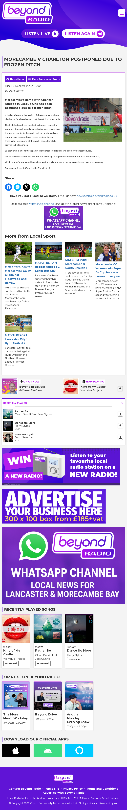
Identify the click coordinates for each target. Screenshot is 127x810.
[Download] (120, 388)
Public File (51, 788)
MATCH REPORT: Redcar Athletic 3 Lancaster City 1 (47, 266)
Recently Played (15, 403)
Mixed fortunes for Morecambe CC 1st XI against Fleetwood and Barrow (18, 274)
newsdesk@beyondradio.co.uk (97, 196)
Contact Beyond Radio (25, 788)
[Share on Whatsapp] (35, 187)
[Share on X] (26, 187)
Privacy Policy (73, 788)
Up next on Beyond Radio (32, 677)
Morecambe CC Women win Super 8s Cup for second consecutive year (108, 270)
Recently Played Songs (29, 609)
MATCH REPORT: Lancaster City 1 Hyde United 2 (16, 339)
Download (11, 663)
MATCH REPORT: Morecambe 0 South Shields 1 (76, 264)
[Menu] (121, 13)
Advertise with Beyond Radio (64, 792)
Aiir (116, 803)
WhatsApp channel (42, 203)
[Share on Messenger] (17, 187)
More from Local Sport (46, 79)
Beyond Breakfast (32, 386)
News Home (17, 79)
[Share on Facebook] (8, 187)
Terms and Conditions (102, 788)
